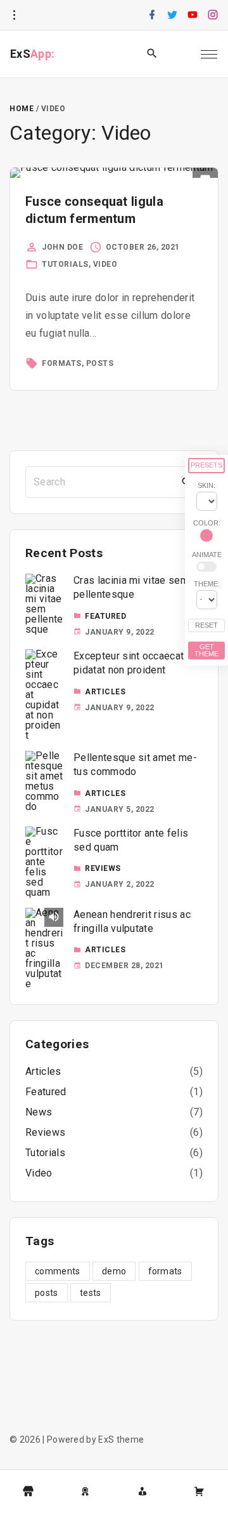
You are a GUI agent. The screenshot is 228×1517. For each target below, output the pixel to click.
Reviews (103, 868)
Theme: (207, 584)
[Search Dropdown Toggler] (152, 54)
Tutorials (65, 264)
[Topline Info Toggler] (14, 15)
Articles (105, 691)
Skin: (206, 485)
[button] (181, 54)
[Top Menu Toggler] (209, 54)
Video (105, 264)
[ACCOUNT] (142, 1492)
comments (57, 1271)
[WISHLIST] (85, 1492)
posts (100, 363)
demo (114, 1271)
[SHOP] (28, 1492)
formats (62, 363)
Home (22, 108)
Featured (105, 616)
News (38, 1112)
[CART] (199, 1492)
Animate (207, 554)
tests (90, 1293)
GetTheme (206, 650)
